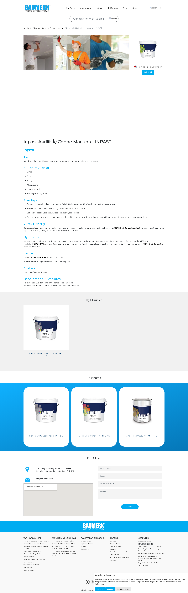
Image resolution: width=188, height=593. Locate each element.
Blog (125, 8)
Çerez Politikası (114, 554)
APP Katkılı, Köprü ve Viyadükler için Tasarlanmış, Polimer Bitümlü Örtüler (64, 552)
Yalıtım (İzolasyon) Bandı (31, 565)
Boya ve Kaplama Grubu (45, 28)
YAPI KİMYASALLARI (32, 538)
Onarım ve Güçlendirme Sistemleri (34, 559)
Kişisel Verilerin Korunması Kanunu (120, 552)
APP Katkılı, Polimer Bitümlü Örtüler (64, 541)
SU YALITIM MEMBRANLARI (64, 538)
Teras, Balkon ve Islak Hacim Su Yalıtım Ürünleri (36, 547)
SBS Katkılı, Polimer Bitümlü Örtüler (63, 544)
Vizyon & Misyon (115, 544)
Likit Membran (28, 567)
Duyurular (113, 560)
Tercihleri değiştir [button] (123, 589)
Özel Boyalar (85, 549)
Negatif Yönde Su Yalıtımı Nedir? (148, 563)
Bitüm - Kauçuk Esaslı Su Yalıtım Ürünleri (36, 541)
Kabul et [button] (100, 589)
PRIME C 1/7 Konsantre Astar (126, 228)
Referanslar (113, 549)
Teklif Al (148, 72)
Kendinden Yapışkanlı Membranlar (63, 556)
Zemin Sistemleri (29, 556)
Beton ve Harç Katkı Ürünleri (32, 551)
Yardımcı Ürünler (29, 562)
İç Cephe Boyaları (86, 541)
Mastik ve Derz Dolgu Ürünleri (33, 554)
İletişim (134, 8)
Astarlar (83, 546)
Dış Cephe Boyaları (87, 544)
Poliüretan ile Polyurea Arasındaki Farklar (151, 553)
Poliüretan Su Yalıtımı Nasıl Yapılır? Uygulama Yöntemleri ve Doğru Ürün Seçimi (150, 558)
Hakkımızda (113, 541)
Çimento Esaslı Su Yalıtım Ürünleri (34, 544)
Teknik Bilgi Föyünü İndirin (149, 67)
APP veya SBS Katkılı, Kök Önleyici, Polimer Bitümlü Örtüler (63, 547)
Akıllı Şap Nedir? (143, 565)
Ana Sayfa (70, 8)
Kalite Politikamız (115, 546)
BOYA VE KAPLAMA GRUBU (93, 538)
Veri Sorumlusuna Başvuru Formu (120, 557)
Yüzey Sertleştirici (29, 570)
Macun (61, 28)
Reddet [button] (110, 589)
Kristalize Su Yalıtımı (144, 541)
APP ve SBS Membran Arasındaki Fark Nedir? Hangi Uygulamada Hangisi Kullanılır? (150, 549)
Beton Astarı (27, 573)
